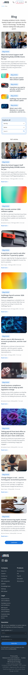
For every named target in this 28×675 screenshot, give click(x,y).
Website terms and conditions (10, 657)
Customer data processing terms (5, 616)
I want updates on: (7, 630)
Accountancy (20, 571)
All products (20, 581)
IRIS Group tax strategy (14, 661)
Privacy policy (14, 655)
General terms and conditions (5, 599)
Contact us (4, 576)
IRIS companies (5, 581)
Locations (4, 578)
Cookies (23, 657)
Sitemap (3, 589)
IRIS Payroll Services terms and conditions (5, 609)
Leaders (3, 584)
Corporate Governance (14, 659)
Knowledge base (5, 586)
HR (18, 573)
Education (20, 578)
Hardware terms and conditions (5, 604)
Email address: (5, 636)
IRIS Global (4, 591)
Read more (4, 181)
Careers (3, 573)
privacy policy (12, 649)
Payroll (19, 576)
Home (2, 6)
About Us (3, 571)
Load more (14, 542)
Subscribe (14, 643)
